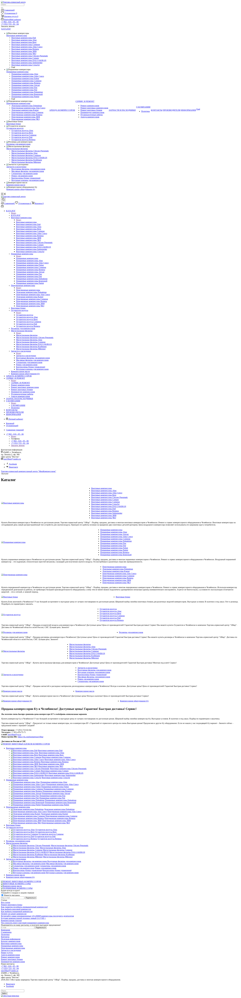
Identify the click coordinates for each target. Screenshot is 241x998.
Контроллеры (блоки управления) (92, 675)
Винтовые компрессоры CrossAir (105, 504)
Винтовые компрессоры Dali (103, 509)
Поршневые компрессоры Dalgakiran (116, 541)
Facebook (13, 464)
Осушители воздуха (24, 315)
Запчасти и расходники (26, 356)
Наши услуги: (7, 952)
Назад (13, 213)
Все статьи (5, 902)
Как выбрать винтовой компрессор (16, 909)
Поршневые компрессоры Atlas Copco (116, 537)
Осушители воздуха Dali (110, 618)
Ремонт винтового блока (11, 905)
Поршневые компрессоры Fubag (114, 548)
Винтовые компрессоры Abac (104, 491)
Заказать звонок (18, 445)
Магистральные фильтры (27, 335)
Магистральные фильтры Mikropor (84, 658)
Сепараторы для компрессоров (91, 681)
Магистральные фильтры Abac (82, 647)
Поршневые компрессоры (27, 258)
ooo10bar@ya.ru (14, 734)
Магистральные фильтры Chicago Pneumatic (88, 649)
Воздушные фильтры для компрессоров (94, 670)
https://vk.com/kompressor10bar (30, 737)
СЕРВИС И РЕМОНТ (20, 383)
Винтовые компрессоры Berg (103, 495)
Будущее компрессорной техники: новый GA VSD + (23, 918)
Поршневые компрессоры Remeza (114, 552)
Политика (5, 934)
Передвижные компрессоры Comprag (118, 576)
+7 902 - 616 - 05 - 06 (10, 22)
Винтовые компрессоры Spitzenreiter (106, 513)
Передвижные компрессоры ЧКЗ (116, 583)
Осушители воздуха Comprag (112, 616)
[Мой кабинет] (2, 206)
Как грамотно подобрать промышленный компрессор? (24, 907)
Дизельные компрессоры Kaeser (116, 571)
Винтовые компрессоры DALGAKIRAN (108, 506)
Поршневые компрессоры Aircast (114, 534)
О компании (6, 932)
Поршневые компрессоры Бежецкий (116, 555)
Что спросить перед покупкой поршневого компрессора (25, 923)
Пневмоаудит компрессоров (13, 962)
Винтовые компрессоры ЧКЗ (103, 518)
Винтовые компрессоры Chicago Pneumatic (109, 497)
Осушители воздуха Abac (111, 611)
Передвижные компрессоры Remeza (117, 578)
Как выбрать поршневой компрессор (17, 911)
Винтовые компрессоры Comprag (105, 502)
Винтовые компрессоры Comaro (105, 500)
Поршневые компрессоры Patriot (114, 550)
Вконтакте (13, 467)
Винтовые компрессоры (26, 222)
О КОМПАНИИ (18, 405)
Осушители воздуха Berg (110, 613)
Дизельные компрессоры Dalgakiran (117, 569)
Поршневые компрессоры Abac (113, 532)
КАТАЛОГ (15, 215)
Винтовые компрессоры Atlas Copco (106, 493)
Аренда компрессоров (10, 955)
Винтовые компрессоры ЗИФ (103, 515)
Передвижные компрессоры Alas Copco (119, 573)
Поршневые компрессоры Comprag (115, 539)
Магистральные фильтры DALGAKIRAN (87, 653)
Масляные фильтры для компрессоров (94, 677)
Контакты (5, 937)
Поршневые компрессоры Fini (113, 546)
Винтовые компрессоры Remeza (105, 511)
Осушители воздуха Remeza (112, 620)
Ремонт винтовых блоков (12, 959)
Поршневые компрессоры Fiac (113, 543)
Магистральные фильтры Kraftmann (84, 656)
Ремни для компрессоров (88, 679)
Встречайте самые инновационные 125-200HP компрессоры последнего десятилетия (37, 916)
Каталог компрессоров (10, 941)
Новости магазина (12, 895)
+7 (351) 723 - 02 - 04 (10, 24)
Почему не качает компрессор (13, 914)
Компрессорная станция (11, 920)
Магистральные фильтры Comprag (84, 651)
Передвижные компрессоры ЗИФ (116, 580)
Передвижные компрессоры (28, 290)
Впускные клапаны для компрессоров (94, 672)
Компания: (5, 930)
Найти (4, 993)
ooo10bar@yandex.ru (12, 459)
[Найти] (2, 7)
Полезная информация (10, 939)
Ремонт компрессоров (10, 957)
